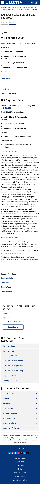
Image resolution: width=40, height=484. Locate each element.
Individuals (7, 398)
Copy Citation (13, 327)
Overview (4, 22)
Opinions (12, 22)
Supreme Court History (12, 360)
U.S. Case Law (18, 7)
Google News (6, 291)
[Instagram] (18, 453)
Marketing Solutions (11, 428)
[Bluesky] (24, 453)
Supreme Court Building (12, 370)
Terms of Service (20, 473)
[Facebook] (15, 453)
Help (20, 469)
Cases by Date (8, 346)
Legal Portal (20, 462)
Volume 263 (19, 9)
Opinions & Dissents (9, 93)
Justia (3, 7)
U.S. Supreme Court (30, 7)
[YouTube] (12, 453)
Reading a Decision (10, 380)
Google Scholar (7, 278)
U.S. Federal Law (9, 413)
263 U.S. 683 (24, 106)
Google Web (6, 287)
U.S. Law (9, 7)
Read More (5, 79)
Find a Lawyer (8, 393)
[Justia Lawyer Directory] (30, 453)
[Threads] (21, 453)
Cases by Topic (8, 351)
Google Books (6, 282)
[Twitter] (27, 453)
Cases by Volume (9, 356)
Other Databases (9, 423)
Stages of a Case (10, 375)
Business (6, 403)
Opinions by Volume (7, 9)
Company (20, 465)
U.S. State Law (8, 418)
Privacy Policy (20, 476)
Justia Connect (20, 458)
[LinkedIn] (9, 453)
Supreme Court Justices (12, 365)
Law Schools (7, 408)
